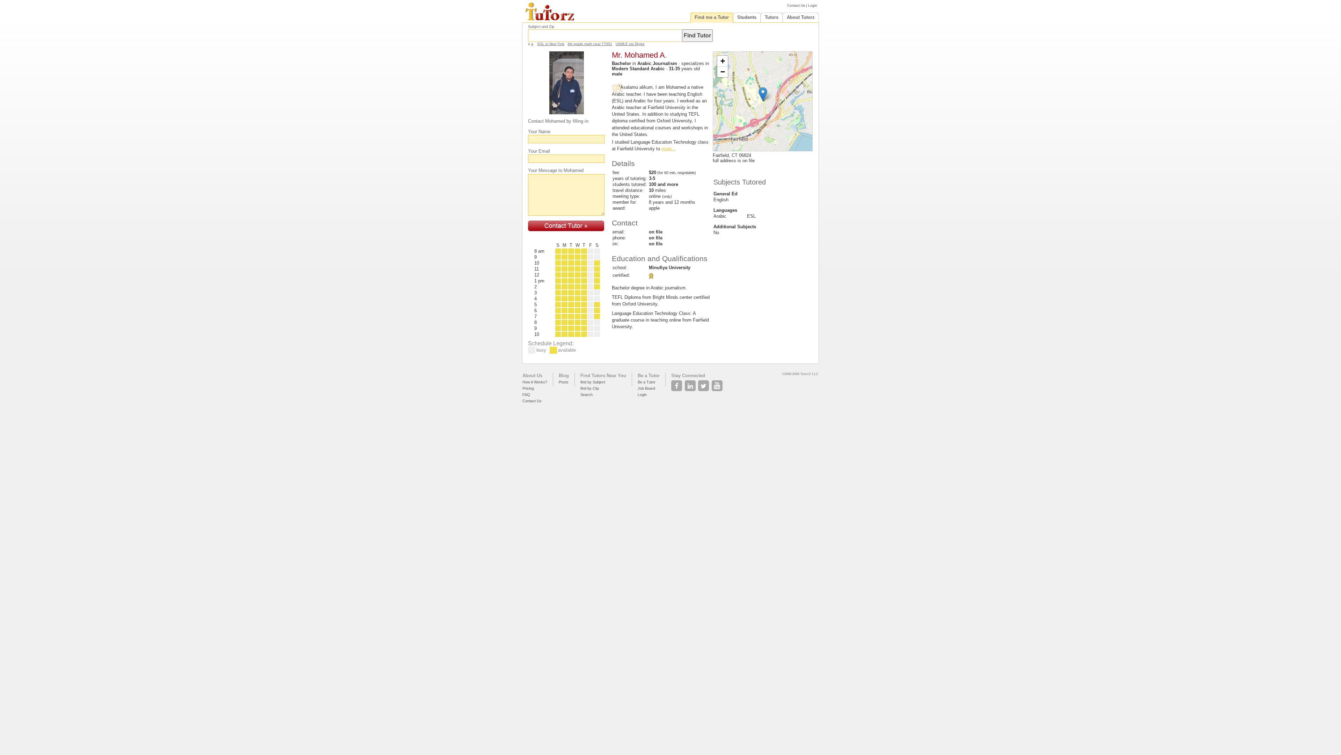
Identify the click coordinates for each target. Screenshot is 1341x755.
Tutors (771, 17)
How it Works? (534, 382)
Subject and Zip (541, 26)
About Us (532, 375)
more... (668, 148)
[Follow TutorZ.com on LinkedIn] (691, 384)
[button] (763, 94)
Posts (564, 382)
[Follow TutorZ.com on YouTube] (718, 384)
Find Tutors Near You (603, 375)
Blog (564, 375)
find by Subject (592, 382)
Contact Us (796, 5)
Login (812, 5)
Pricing (528, 388)
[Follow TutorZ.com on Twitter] (704, 384)
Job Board (646, 388)
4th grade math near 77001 (589, 44)
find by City (589, 388)
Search (586, 395)
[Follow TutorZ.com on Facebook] (677, 384)
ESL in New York (550, 44)
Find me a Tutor (712, 17)
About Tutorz (801, 17)
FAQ (526, 395)
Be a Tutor (649, 375)
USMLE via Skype (630, 44)
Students (746, 17)
